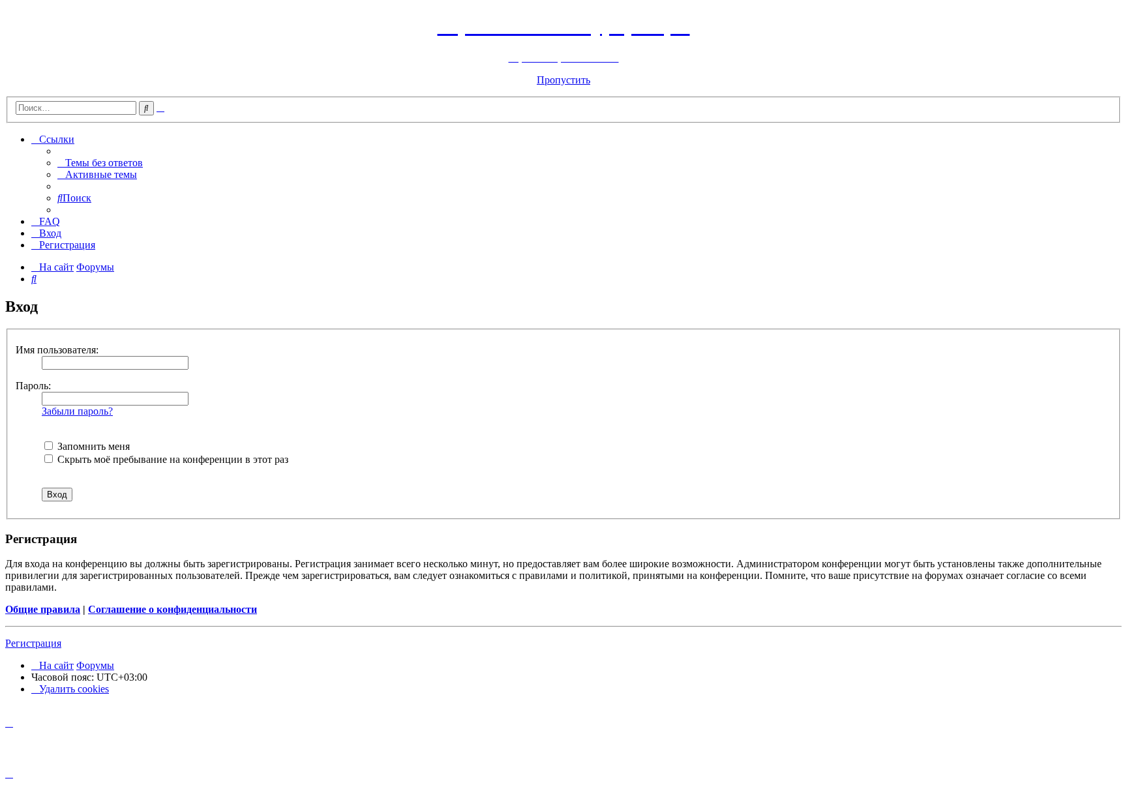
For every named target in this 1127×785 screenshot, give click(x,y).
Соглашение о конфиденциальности (172, 609)
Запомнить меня (92, 446)
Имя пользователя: (57, 349)
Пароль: (33, 385)
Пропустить (563, 79)
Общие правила (42, 609)
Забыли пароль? (77, 411)
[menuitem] (100, 162)
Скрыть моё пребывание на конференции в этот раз (171, 459)
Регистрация (33, 643)
